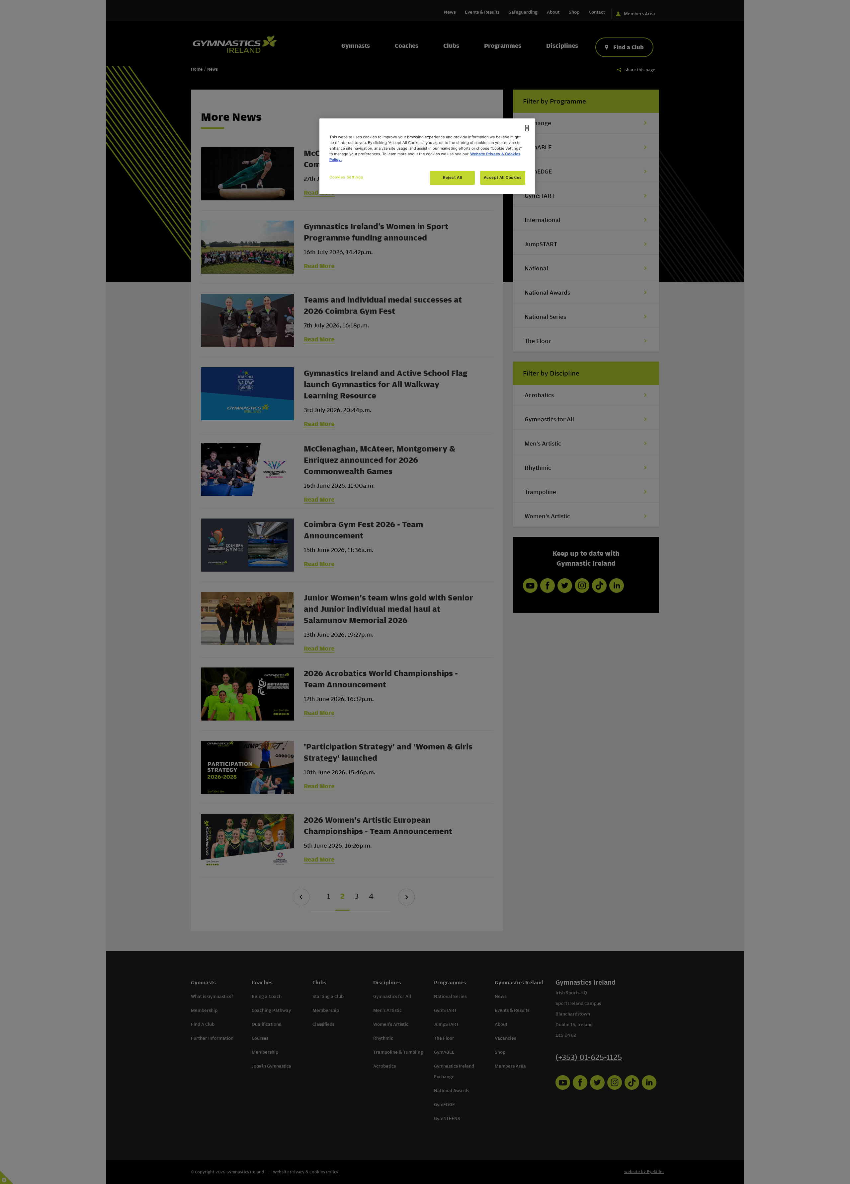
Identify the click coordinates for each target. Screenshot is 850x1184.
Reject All (452, 177)
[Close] (527, 128)
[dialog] (427, 156)
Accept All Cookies (503, 177)
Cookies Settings (346, 177)
